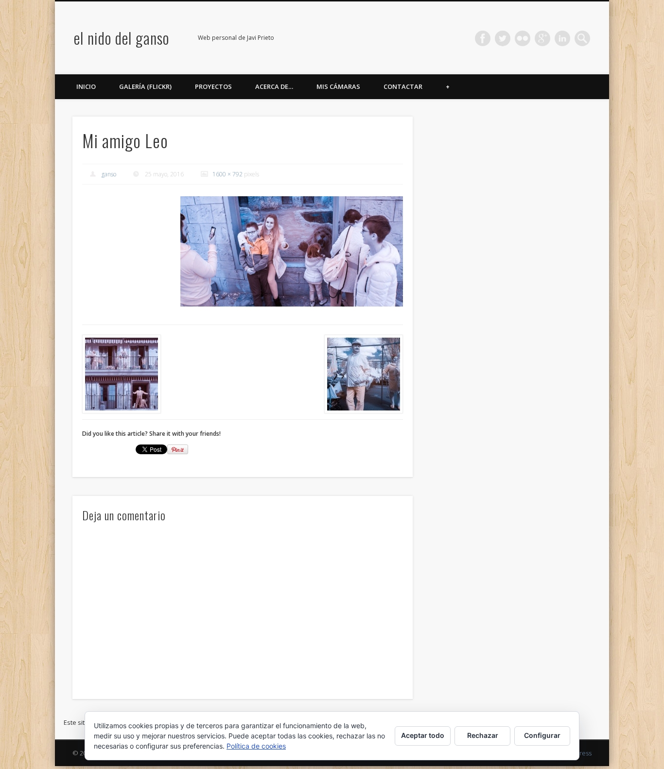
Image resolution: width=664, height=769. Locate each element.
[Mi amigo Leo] (291, 251)
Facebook (482, 38)
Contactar (403, 86)
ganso (109, 174)
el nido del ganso (121, 37)
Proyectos (213, 86)
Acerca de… (274, 86)
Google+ (542, 38)
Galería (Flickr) (145, 86)
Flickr (522, 38)
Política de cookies (256, 746)
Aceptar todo (422, 735)
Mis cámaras (338, 86)
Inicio (86, 86)
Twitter (502, 38)
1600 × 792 (227, 174)
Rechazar (482, 735)
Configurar (542, 735)
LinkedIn (562, 38)
